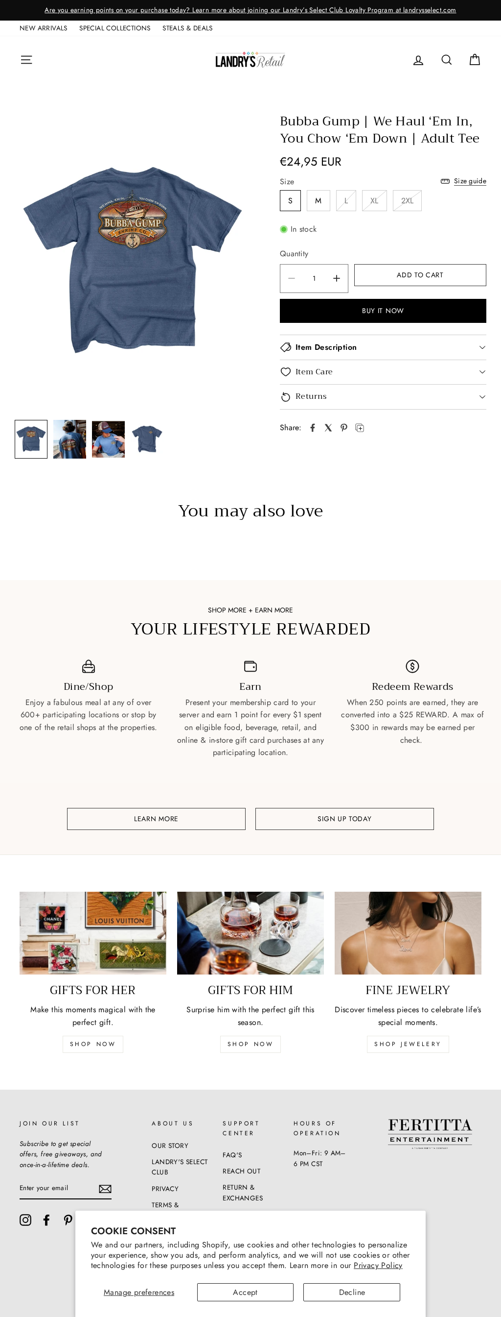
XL (374, 200)
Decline (352, 1292)
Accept (245, 1292)
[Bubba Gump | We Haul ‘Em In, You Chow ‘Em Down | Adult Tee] (313, 428)
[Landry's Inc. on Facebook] (46, 1220)
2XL (407, 200)
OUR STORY (170, 1145)
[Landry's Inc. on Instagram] (25, 1220)
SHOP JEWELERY (408, 1044)
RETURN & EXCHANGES (243, 1192)
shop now (93, 1044)
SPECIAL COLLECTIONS (115, 28)
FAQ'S (232, 1155)
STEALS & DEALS (187, 28)
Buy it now (383, 311)
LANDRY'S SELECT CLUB (179, 1167)
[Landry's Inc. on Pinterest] (68, 1220)
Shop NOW (251, 1044)
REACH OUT (241, 1171)
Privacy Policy (378, 1265)
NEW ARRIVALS (44, 28)
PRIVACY (165, 1189)
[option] (250, 10)
